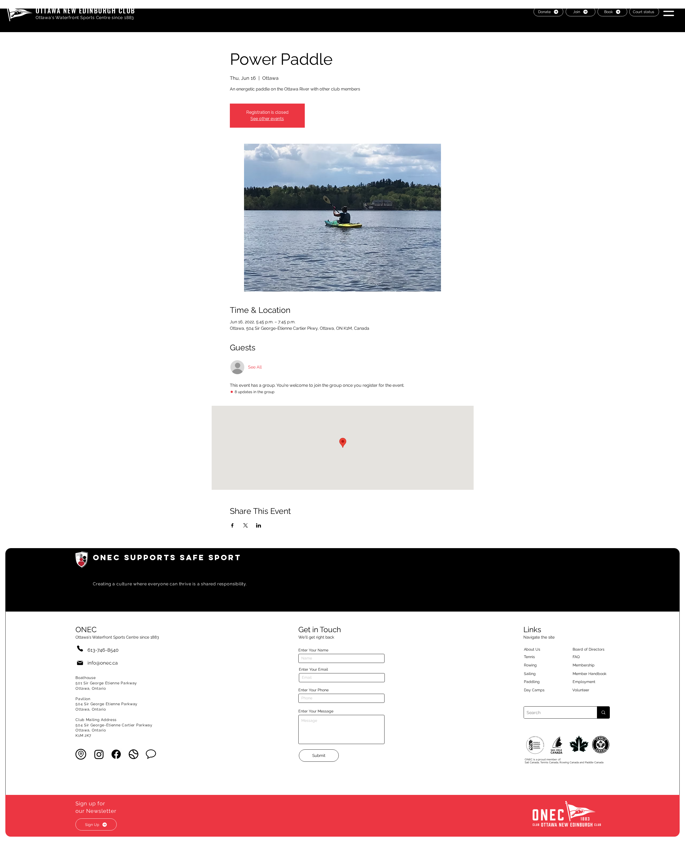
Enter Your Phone (313, 690)
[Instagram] (99, 754)
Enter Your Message (315, 711)
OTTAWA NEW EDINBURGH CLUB (85, 10)
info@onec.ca (102, 663)
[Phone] (80, 648)
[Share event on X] (245, 525)
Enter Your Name (313, 650)
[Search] (603, 712)
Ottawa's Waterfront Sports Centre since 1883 (85, 17)
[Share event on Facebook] (232, 525)
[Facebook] (116, 754)
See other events (267, 118)
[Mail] (80, 663)
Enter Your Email (313, 669)
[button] (668, 11)
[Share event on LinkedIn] (258, 525)
